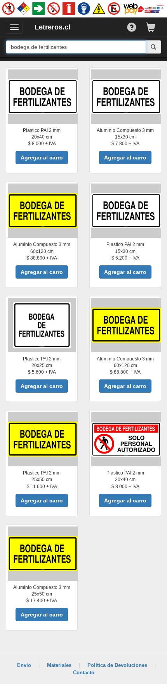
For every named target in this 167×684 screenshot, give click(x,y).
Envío (24, 665)
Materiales (59, 665)
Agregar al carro (42, 157)
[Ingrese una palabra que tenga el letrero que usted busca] (153, 47)
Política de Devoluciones (117, 665)
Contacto (83, 672)
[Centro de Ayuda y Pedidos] (136, 25)
